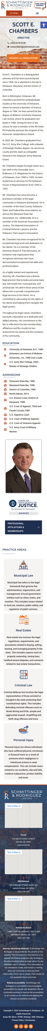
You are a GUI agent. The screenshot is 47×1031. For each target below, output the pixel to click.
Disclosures (30, 1020)
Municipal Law (23, 575)
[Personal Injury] (23, 729)
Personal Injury (23, 740)
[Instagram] (21, 1026)
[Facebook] (16, 1026)
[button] (43, 25)
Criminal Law (23, 685)
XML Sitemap (37, 1017)
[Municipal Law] (23, 565)
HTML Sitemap (24, 1017)
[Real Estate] (23, 620)
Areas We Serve (9, 1017)
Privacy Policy (18, 1020)
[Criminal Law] (23, 674)
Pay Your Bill (14, 13)
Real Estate (23, 630)
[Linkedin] (31, 1026)
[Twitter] (26, 1026)
